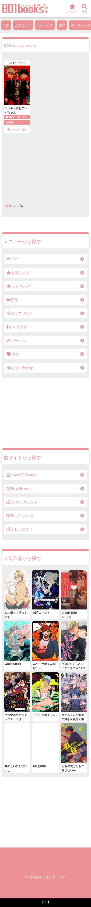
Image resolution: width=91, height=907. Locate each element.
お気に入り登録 (18, 129)
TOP (6, 25)
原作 (62, 25)
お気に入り (23, 25)
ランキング (45, 25)
